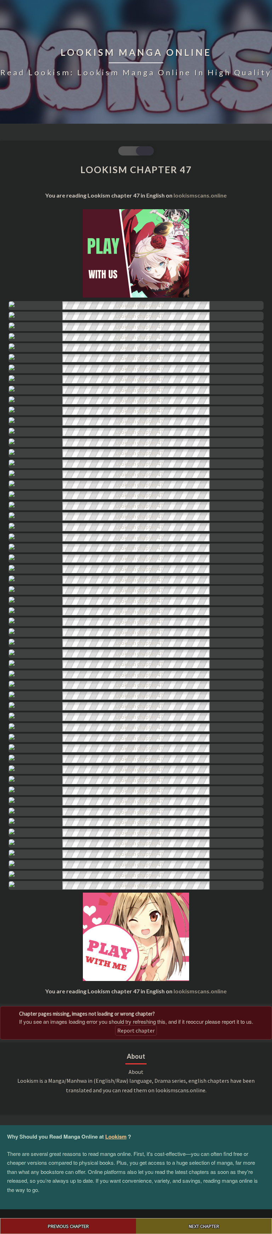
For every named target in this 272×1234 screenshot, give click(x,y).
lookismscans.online (200, 195)
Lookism (115, 1136)
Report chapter (136, 1030)
